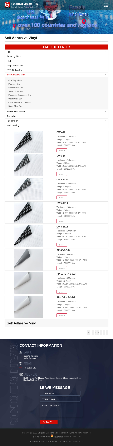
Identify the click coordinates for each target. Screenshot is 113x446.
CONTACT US (77, 441)
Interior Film (12, 120)
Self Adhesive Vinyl (16, 74)
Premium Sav (14, 84)
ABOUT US (42, 441)
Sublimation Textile (16, 111)
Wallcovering (13, 125)
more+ (62, 150)
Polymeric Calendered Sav (19, 95)
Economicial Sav (15, 88)
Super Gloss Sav (15, 91)
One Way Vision (15, 80)
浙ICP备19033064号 (41, 437)
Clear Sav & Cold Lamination (20, 102)
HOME (32, 441)
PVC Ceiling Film (15, 70)
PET (9, 61)
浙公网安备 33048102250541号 (66, 437)
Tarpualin (11, 116)
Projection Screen (15, 65)
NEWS (66, 441)
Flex (9, 52)
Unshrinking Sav (15, 99)
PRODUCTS (55, 441)
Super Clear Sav (15, 106)
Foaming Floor (14, 56)
